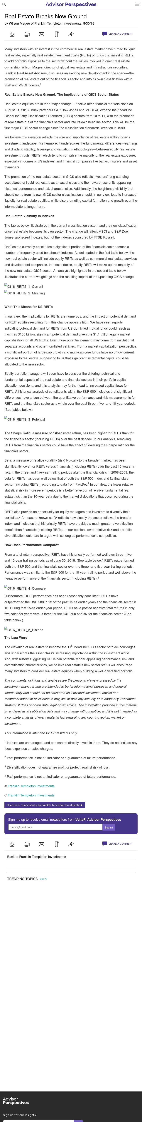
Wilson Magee (19, 23)
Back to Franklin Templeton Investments (36, 856)
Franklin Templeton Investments (58, 23)
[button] (12, 34)
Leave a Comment (120, 33)
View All (44, 878)
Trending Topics (22, 879)
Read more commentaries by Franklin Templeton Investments (44, 805)
